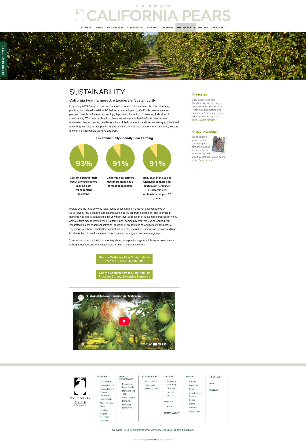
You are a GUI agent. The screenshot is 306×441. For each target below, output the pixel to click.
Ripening (171, 388)
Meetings (104, 409)
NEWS (211, 383)
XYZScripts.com (166, 439)
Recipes (192, 381)
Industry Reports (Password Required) (107, 392)
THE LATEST (214, 376)
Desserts (193, 407)
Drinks (192, 403)
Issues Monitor (106, 399)
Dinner (192, 389)
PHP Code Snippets (141, 439)
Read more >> (206, 160)
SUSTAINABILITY (172, 412)
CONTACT (213, 390)
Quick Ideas (194, 385)
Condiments (194, 411)
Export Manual (151, 381)
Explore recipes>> (208, 119)
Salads (192, 399)
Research (104, 420)
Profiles (170, 406)
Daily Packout (106, 381)
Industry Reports (107, 385)
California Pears (152, 15)
